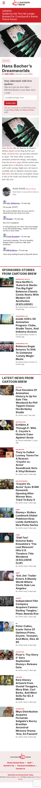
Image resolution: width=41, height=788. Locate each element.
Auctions (19, 387)
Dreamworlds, (13, 154)
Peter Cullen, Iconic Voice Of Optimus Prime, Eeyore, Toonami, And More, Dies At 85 (27, 634)
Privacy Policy (14, 110)
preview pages (16, 162)
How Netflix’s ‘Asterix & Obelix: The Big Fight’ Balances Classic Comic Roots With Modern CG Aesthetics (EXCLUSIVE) (27, 293)
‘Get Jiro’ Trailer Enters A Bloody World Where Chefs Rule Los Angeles (26, 582)
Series (18, 572)
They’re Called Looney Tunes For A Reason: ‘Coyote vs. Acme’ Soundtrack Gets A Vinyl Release (27, 462)
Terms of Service (28, 110)
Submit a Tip (8, 766)
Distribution (20, 708)
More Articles (31, 189)
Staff (29, 763)
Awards (18, 598)
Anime (18, 509)
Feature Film (20, 449)
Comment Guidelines (26, 766)
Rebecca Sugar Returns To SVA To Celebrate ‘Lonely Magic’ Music (26, 353)
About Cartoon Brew (15, 763)
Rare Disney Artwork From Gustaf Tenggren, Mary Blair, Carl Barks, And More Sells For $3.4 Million (27, 689)
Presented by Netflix (23, 279)
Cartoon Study (21, 422)
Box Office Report (22, 481)
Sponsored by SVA (22, 316)
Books (6, 61)
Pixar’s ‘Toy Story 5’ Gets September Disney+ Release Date (27, 661)
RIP (17, 623)
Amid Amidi (9, 74)
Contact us (20, 769)
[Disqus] (20, 227)
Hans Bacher (7, 148)
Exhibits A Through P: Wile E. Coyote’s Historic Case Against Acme (26, 431)
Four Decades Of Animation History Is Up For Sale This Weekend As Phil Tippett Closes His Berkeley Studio (26, 401)
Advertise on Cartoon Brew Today (20, 775)
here (7, 174)
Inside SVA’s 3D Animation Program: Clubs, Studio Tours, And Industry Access (27, 325)
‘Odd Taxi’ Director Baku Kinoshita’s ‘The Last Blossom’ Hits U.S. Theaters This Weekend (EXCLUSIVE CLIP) (26, 550)
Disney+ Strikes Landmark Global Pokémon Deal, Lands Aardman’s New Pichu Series (27, 519)
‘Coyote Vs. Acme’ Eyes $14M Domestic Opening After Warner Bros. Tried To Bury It (27, 491)
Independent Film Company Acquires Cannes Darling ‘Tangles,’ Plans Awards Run (27, 607)
